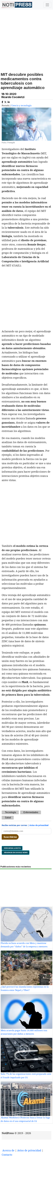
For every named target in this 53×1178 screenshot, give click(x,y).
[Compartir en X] (5, 101)
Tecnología (10, 812)
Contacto (7, 1154)
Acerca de (8, 1150)
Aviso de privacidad (38, 825)
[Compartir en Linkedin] (9, 101)
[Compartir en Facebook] (2, 101)
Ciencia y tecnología (21, 105)
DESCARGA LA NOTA (12, 848)
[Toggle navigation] (47, 5)
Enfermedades (30, 812)
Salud (8, 817)
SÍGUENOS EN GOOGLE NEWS (16, 852)
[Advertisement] (26, 44)
